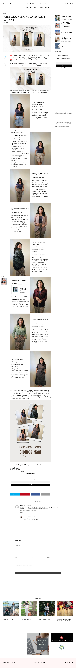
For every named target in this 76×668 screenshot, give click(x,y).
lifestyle (58, 617)
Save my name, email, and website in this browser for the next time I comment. (30, 562)
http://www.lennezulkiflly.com (29, 510)
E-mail (32, 557)
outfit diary (9, 617)
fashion (4, 13)
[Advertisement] (64, 89)
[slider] (56, 640)
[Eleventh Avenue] (38, 3)
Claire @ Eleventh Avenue (29, 516)
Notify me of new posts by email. (22, 569)
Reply (22, 512)
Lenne (21, 505)
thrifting (39, 65)
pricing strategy (42, 390)
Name (16, 557)
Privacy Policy (6, 662)
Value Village (32, 63)
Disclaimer (13, 662)
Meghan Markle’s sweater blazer (19, 219)
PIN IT (31, 78)
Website (48, 557)
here (58, 116)
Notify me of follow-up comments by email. (24, 565)
